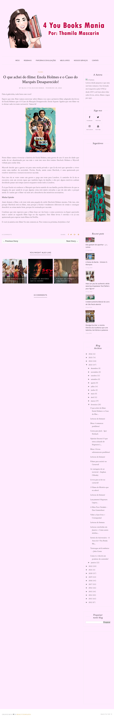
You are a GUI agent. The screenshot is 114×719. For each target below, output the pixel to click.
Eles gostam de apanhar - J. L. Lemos (97, 246)
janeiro (93, 562)
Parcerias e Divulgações (46, 60)
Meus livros (65, 60)
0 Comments (7, 234)
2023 (90, 365)
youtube (98, 129)
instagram (89, 129)
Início (17, 60)
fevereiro (94, 404)
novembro (94, 372)
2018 (90, 580)
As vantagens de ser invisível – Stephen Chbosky (98, 472)
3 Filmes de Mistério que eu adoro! (14, 280)
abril (92, 397)
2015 (90, 591)
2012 (90, 602)
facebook (89, 120)
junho (93, 390)
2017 (90, 584)
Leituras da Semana (97, 522)
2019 (90, 577)
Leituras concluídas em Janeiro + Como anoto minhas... (99, 530)
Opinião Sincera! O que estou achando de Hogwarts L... (99, 441)
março (93, 401)
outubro (94, 375)
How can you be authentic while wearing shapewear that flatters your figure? (97, 286)
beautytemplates (24, 714)
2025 (90, 357)
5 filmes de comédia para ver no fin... (39, 280)
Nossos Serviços (81, 60)
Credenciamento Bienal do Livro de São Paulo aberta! (97, 303)
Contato (95, 60)
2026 (90, 354)
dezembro (94, 368)
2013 (90, 598)
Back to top (106, 714)
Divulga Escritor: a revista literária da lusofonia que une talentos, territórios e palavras (97, 327)
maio (93, 393)
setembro (94, 379)
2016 (90, 588)
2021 (90, 570)
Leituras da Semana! (97, 419)
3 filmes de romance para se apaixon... (65, 280)
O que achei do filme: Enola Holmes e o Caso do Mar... (99, 411)
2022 (90, 566)
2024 (90, 361)
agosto (93, 383)
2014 (90, 595)
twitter (98, 120)
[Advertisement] (100, 667)
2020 (90, 573)
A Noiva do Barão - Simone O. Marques (97, 263)
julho (93, 386)
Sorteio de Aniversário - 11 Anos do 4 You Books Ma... (100, 540)
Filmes (40, 72)
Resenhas (28, 60)
